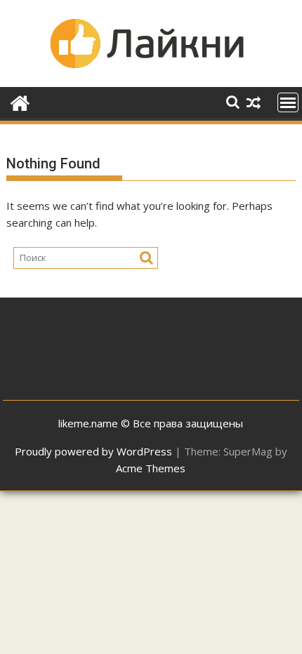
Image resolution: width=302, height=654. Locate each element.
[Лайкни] (20, 101)
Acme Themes (150, 468)
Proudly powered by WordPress (93, 451)
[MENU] (287, 102)
